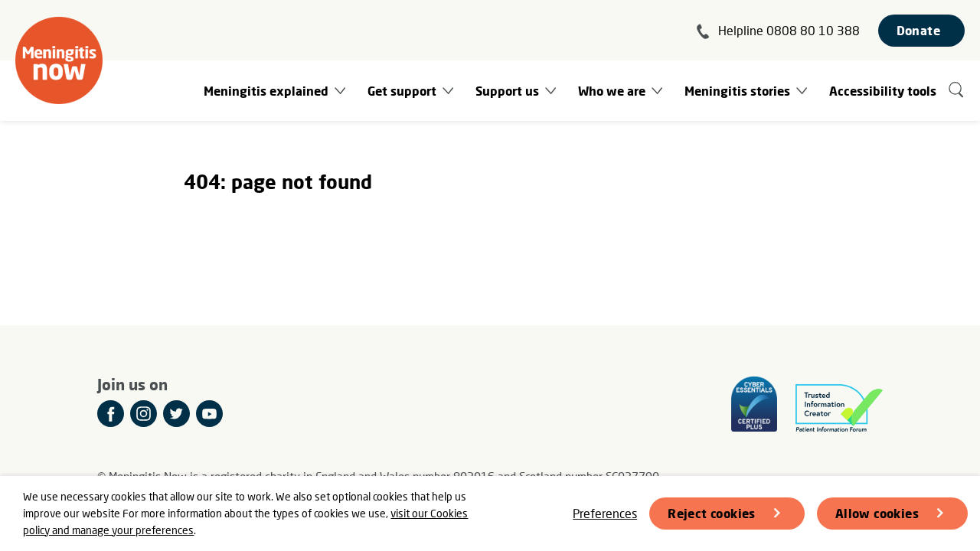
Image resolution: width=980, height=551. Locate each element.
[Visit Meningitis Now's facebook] (110, 413)
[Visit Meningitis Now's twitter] (176, 413)
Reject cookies (712, 513)
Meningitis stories (737, 90)
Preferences (605, 513)
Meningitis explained (266, 90)
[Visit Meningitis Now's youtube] (209, 413)
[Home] (59, 60)
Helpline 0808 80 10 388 (789, 30)
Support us (507, 90)
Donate (918, 30)
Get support (402, 90)
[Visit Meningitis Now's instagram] (143, 413)
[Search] (957, 90)
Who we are (611, 90)
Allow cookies (877, 513)
